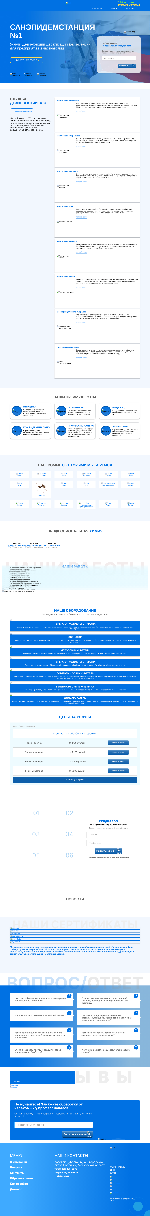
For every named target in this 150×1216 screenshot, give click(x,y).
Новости (16, 1167)
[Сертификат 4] (75, 936)
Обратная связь (21, 1178)
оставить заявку (118, 743)
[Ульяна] (75, 1079)
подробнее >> (81, 111)
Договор (16, 1189)
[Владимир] (75, 1083)
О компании (97, 9)
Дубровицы (63, 1176)
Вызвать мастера (25, 60)
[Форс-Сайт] (75, 939)
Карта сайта (19, 1183)
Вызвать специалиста (75, 1134)
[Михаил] (75, 1087)
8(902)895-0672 (128, 4)
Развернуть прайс (75, 779)
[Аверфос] (75, 928)
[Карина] (75, 1085)
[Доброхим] (75, 933)
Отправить (124, 66)
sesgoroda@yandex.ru (66, 1172)
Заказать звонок (105, 851)
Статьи (114, 9)
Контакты (130, 9)
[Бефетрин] (75, 930)
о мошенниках (23, 111)
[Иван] (75, 1081)
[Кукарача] (75, 941)
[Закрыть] (147, 1201)
